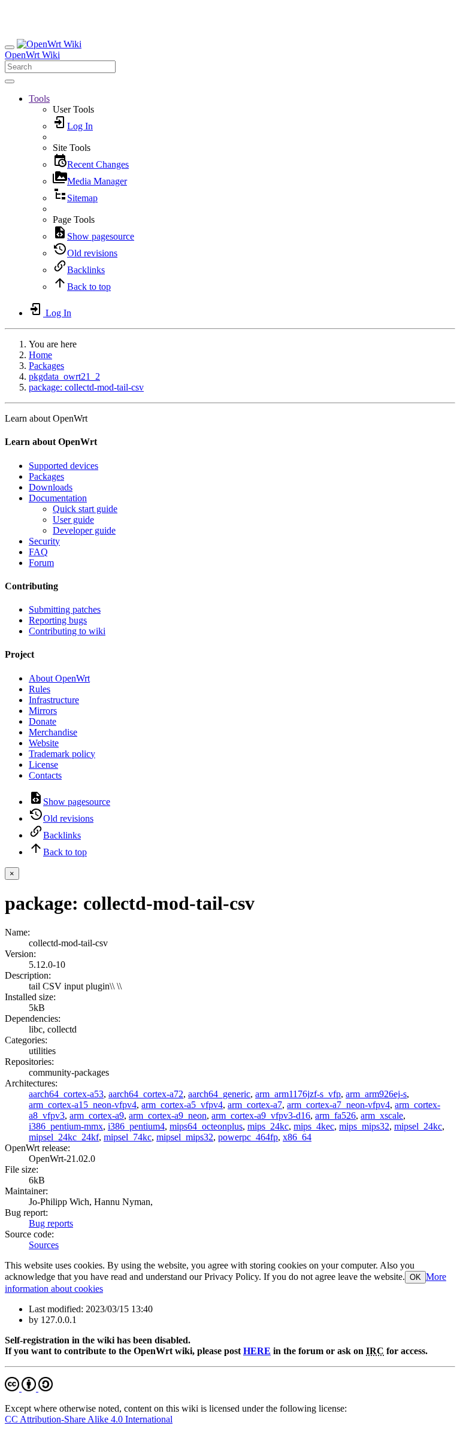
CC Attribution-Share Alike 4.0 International (88, 1419)
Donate (42, 721)
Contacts (45, 775)
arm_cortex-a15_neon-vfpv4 (83, 1105)
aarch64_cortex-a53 (66, 1094)
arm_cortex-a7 (255, 1105)
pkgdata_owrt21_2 (64, 376)
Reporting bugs (58, 620)
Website (44, 743)
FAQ (38, 552)
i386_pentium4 (136, 1126)
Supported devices (63, 466)
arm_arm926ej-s (376, 1094)
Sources (44, 1245)
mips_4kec (313, 1126)
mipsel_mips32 (184, 1137)
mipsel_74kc (128, 1137)
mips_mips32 (364, 1126)
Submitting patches (65, 609)
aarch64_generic (219, 1094)
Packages (46, 366)
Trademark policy (62, 754)
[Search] (9, 81)
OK (415, 1277)
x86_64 (297, 1137)
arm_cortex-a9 (96, 1115)
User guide (73, 519)
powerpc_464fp (248, 1137)
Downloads (50, 487)
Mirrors (43, 711)
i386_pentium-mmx (66, 1126)
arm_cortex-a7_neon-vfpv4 (338, 1105)
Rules (39, 689)
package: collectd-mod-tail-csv (86, 387)
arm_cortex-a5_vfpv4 (182, 1105)
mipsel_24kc (418, 1126)
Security (44, 541)
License (43, 764)
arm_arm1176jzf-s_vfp (298, 1094)
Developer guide (84, 530)
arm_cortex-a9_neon (168, 1115)
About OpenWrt (59, 678)
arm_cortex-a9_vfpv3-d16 (260, 1115)
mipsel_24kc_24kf (64, 1137)
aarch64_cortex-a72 (145, 1094)
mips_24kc (268, 1126)
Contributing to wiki (67, 631)
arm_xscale (382, 1115)
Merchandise (53, 732)
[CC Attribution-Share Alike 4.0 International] (29, 1388)
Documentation (58, 498)
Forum (41, 563)
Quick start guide (85, 509)
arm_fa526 (335, 1115)
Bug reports (51, 1223)
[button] (39, 98)
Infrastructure (54, 700)
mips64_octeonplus (206, 1126)
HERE (257, 1351)
